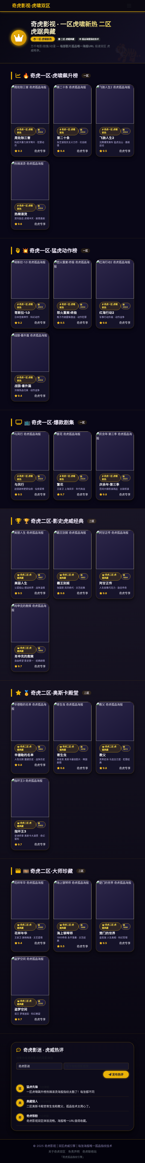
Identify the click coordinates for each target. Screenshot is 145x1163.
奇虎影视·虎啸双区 (30, 5)
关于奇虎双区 (56, 1151)
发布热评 (117, 1074)
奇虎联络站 (89, 1151)
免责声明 (74, 1151)
